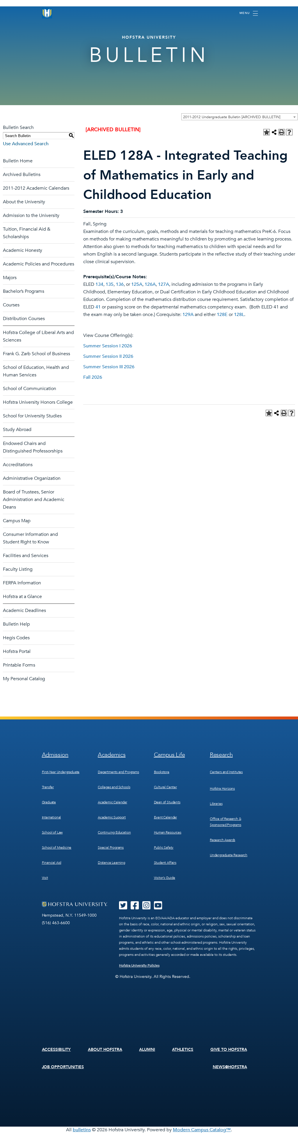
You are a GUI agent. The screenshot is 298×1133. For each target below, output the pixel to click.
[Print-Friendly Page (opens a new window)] (282, 132)
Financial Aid (51, 862)
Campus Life (169, 755)
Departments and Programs (118, 772)
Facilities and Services (25, 555)
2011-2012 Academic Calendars (36, 188)
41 (98, 307)
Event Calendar (165, 817)
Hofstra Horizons (222, 788)
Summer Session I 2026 (107, 346)
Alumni (147, 1049)
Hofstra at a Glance (22, 596)
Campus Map (17, 521)
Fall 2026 (92, 377)
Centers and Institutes (226, 772)
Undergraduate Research (228, 855)
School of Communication (29, 388)
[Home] (47, 13)
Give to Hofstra (228, 1049)
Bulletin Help (16, 624)
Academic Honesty (22, 250)
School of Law (52, 832)
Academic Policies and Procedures (38, 264)
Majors (10, 277)
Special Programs (111, 847)
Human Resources (167, 832)
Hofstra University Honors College (38, 402)
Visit (45, 877)
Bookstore (161, 772)
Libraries (216, 803)
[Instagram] (146, 907)
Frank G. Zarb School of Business (36, 354)
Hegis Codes (16, 638)
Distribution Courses (24, 318)
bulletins (82, 1130)
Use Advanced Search (26, 144)
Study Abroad (17, 429)
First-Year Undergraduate (61, 772)
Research (221, 755)
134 (99, 284)
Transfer (48, 787)
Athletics (182, 1049)
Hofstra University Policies (139, 965)
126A (150, 284)
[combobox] (239, 116)
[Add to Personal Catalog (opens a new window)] (266, 132)
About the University (24, 202)
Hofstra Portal (17, 651)
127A (163, 284)
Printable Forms (19, 665)
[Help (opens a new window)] (289, 132)
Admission (55, 755)
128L (239, 314)
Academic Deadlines (24, 610)
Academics (111, 755)
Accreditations (18, 465)
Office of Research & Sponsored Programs (225, 821)
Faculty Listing (18, 569)
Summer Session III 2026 (108, 367)
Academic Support (112, 817)
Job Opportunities (63, 1067)
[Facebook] (135, 907)
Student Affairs (165, 862)
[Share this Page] (274, 132)
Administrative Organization (32, 478)
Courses (11, 305)
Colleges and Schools (114, 787)
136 (120, 284)
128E (222, 314)
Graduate (49, 802)
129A (188, 314)
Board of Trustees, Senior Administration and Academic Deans (33, 499)
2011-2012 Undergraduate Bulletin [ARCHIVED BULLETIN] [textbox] (231, 117)
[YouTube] (158, 907)
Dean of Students (167, 802)
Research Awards (222, 840)
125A (136, 284)
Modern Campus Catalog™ (202, 1130)
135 (109, 284)
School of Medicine (57, 847)
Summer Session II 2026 (108, 356)
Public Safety (164, 847)
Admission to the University (31, 215)
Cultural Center (165, 787)
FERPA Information (22, 583)
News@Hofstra (230, 1067)
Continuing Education (114, 832)
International (51, 817)
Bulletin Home (18, 161)
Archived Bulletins (21, 174)
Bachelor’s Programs (23, 291)
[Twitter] (123, 907)
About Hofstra (105, 1049)
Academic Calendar (112, 802)
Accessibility (56, 1049)
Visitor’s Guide (164, 877)
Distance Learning (111, 862)
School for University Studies (32, 416)
